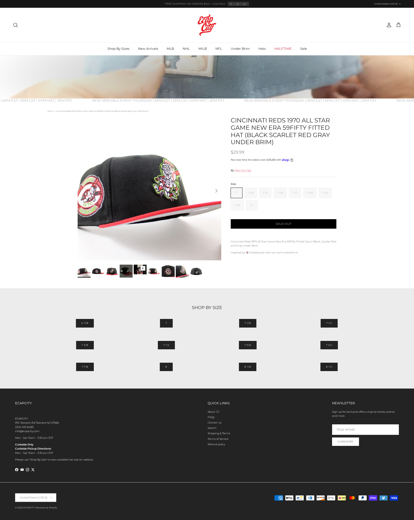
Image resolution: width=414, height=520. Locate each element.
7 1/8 (248, 323)
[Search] (15, 25)
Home (50, 111)
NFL (218, 49)
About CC (214, 411)
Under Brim (240, 49)
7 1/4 (329, 323)
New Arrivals (148, 49)
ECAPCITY (29, 507)
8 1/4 (329, 366)
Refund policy (216, 444)
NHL (186, 49)
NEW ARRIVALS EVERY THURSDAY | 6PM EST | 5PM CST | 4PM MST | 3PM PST (166, 100)
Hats (262, 49)
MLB (170, 49)
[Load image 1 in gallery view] (149, 188)
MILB (202, 49)
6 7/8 (85, 323)
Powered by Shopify (46, 507)
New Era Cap (243, 170)
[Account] (388, 25)
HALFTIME (283, 49)
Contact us (214, 422)
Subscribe (345, 441)
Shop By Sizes (118, 49)
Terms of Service (218, 438)
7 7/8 (85, 366)
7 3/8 (85, 345)
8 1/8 (248, 366)
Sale (303, 49)
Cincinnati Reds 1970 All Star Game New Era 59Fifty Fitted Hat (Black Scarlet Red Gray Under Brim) (102, 111)
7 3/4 (329, 345)
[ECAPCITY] (207, 25)
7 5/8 (248, 345)
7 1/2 (166, 345)
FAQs (211, 417)
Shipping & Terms (219, 433)
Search (212, 427)
